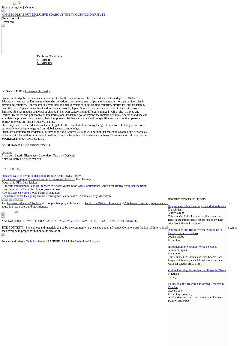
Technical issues (35, 241)
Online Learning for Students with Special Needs (197, 270)
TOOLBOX (98, 220)
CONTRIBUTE (127, 220)
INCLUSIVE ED (63, 220)
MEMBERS (44, 63)
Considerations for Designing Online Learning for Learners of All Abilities (46, 196)
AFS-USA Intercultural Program (81, 241)
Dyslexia (7, 152)
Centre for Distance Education (103, 203)
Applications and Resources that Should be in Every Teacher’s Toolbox (195, 231)
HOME (27, 220)
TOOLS (40, 220)
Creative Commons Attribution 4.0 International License (145, 227)
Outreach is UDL (12, 182)
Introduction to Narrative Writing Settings (192, 246)
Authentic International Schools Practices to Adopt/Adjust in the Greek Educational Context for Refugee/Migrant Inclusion (74, 185)
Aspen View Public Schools (167, 203)
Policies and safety (12, 241)
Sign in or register (12, 7)
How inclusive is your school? (19, 192)
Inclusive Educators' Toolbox (24, 203)
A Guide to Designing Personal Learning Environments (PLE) (38, 179)
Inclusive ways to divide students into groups (28, 175)
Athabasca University (37, 91)
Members (30, 7)
